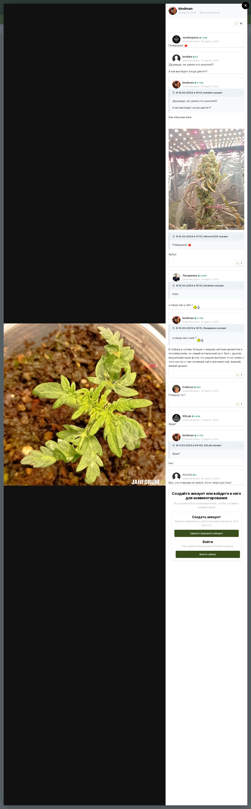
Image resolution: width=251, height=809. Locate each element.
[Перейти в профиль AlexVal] (176, 477)
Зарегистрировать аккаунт (206, 533)
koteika (187, 56)
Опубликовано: (200, 41)
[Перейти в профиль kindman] (173, 11)
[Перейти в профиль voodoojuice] (176, 39)
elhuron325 (211, 236)
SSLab (186, 416)
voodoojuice (190, 37)
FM (25, 13)
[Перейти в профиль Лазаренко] (176, 277)
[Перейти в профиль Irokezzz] (176, 389)
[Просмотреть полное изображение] (159, 10)
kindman (185, 8)
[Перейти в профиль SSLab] (176, 418)
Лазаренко (189, 275)
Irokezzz (187, 387)
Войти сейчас (208, 554)
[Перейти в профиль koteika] (176, 58)
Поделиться (149, 798)
